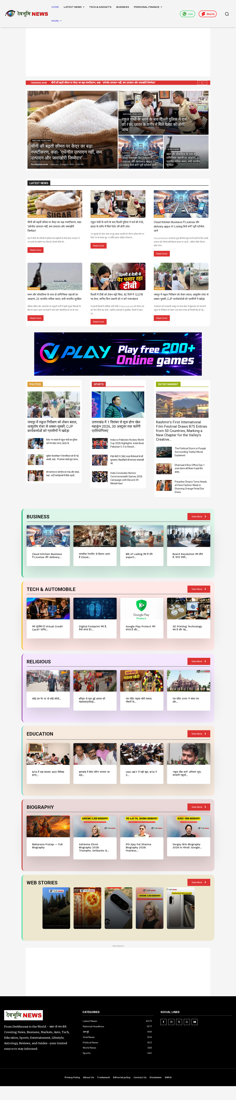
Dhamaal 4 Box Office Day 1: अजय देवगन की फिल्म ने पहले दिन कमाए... (190, 468)
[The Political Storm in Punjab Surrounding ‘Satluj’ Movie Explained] (164, 452)
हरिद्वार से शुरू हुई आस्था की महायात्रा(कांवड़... (92, 700)
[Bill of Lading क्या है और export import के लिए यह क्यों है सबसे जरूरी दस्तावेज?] (141, 536)
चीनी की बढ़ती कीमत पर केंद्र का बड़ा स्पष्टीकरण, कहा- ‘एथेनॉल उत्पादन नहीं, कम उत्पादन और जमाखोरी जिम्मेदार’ (54, 226)
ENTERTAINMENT (168, 384)
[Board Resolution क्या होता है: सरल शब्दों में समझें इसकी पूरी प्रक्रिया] (188, 536)
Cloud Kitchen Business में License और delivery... (47, 556)
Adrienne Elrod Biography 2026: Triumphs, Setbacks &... (94, 847)
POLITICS (35, 384)
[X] (179, 1022)
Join (190, 13)
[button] (227, 14)
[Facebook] (164, 1022)
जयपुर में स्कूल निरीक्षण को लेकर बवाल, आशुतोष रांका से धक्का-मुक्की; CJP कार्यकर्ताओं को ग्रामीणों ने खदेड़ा (52, 426)
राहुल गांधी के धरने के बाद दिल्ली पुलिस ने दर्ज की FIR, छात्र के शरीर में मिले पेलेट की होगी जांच (94, 82)
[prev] (199, 83)
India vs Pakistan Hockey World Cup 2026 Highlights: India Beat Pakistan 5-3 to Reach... (127, 443)
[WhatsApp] (187, 1022)
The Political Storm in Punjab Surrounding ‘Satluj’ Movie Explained (190, 452)
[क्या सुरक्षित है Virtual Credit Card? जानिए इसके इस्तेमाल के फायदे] (48, 608)
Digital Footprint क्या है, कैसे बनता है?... (93, 628)
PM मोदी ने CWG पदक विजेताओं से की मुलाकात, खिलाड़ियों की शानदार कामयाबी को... (127, 460)
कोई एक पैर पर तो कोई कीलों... (46, 698)
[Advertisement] (118, 52)
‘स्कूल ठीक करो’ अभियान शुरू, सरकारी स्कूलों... (187, 773)
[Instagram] (171, 1022)
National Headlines (41, 141)
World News (173, 149)
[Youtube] (195, 1022)
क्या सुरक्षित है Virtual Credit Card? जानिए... (47, 628)
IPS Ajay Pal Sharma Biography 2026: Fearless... (138, 847)
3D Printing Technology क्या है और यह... (187, 628)
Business (126, 153)
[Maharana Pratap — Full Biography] (48, 826)
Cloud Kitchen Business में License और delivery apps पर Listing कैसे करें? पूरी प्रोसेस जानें (179, 226)
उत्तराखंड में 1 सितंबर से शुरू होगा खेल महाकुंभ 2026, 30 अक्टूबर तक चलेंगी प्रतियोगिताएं (116, 426)
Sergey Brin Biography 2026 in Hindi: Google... (187, 846)
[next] (205, 83)
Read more (35, 250)
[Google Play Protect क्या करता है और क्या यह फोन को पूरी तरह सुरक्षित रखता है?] (141, 608)
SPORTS (99, 384)
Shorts (211, 13)
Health (94, 288)
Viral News (159, 288)
